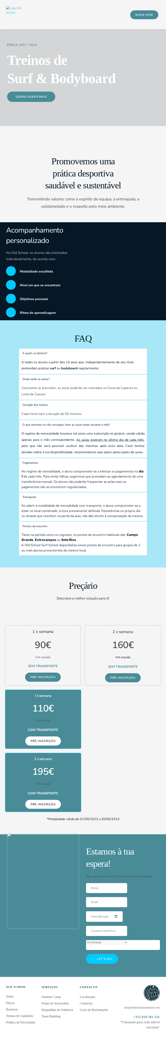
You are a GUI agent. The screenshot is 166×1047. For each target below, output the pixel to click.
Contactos (86, 1003)
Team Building (51, 1016)
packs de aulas (132, 452)
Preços (10, 1003)
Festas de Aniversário (55, 1003)
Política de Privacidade (21, 1022)
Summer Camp (51, 997)
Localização (87, 997)
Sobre (10, 996)
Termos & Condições (20, 1016)
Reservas (12, 1009)
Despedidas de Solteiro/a (57, 1010)
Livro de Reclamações (94, 1010)
